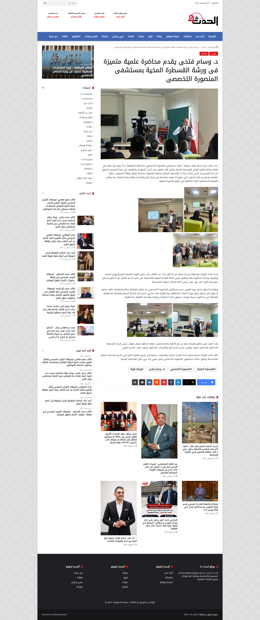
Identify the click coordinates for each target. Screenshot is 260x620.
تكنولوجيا (76, 36)
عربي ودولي (118, 36)
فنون (150, 36)
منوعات (105, 36)
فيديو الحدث (86, 159)
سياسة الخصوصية (120, 602)
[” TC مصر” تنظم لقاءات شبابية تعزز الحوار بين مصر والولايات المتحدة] (119, 508)
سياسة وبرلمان (172, 36)
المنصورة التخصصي (180, 369)
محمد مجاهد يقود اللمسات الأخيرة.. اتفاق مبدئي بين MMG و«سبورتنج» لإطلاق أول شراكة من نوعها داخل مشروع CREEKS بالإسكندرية (120, 438)
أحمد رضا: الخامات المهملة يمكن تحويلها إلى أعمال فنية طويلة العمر (58, 254)
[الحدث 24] (203, 19)
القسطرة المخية (205, 369)
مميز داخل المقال (84, 178)
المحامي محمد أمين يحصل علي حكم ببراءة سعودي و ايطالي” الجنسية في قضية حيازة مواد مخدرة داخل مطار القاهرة (159, 524)
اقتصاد (131, 36)
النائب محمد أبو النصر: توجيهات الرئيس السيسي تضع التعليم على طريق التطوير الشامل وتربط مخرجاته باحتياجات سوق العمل (58, 293)
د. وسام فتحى (156, 369)
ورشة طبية (136, 369)
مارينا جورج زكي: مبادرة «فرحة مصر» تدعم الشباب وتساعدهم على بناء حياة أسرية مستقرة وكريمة (59, 309)
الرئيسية (212, 36)
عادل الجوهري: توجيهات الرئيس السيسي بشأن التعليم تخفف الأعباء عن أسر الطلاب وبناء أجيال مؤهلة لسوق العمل (59, 239)
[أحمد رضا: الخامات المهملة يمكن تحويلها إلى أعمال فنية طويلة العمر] (85, 260)
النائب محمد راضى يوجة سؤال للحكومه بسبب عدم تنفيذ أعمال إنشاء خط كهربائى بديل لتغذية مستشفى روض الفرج (60, 222)
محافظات (187, 36)
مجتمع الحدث (86, 164)
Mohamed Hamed (59, 614)
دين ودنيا (53, 36)
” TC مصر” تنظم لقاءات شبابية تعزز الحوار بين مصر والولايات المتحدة (120, 539)
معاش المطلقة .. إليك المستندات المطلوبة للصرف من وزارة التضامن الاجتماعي (72, 71)
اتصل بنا (108, 602)
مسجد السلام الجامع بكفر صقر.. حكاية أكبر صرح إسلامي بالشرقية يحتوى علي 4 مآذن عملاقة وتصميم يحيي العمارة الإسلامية (200, 450)
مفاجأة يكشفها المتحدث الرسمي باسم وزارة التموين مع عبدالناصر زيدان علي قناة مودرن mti (200, 507)
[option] (68, 62)
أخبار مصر (200, 36)
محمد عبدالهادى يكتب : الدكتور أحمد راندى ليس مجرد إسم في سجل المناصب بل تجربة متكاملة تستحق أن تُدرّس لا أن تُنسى (60, 332)
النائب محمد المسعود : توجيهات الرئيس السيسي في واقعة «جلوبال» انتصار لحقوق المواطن (60, 277)
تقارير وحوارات (91, 36)
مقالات (65, 36)
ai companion (86, 94)
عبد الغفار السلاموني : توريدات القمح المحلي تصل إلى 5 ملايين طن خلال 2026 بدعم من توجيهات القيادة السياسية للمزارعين (160, 468)
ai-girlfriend (87, 98)
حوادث (141, 36)
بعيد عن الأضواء (85, 112)
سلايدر (204, 47)
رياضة (159, 36)
